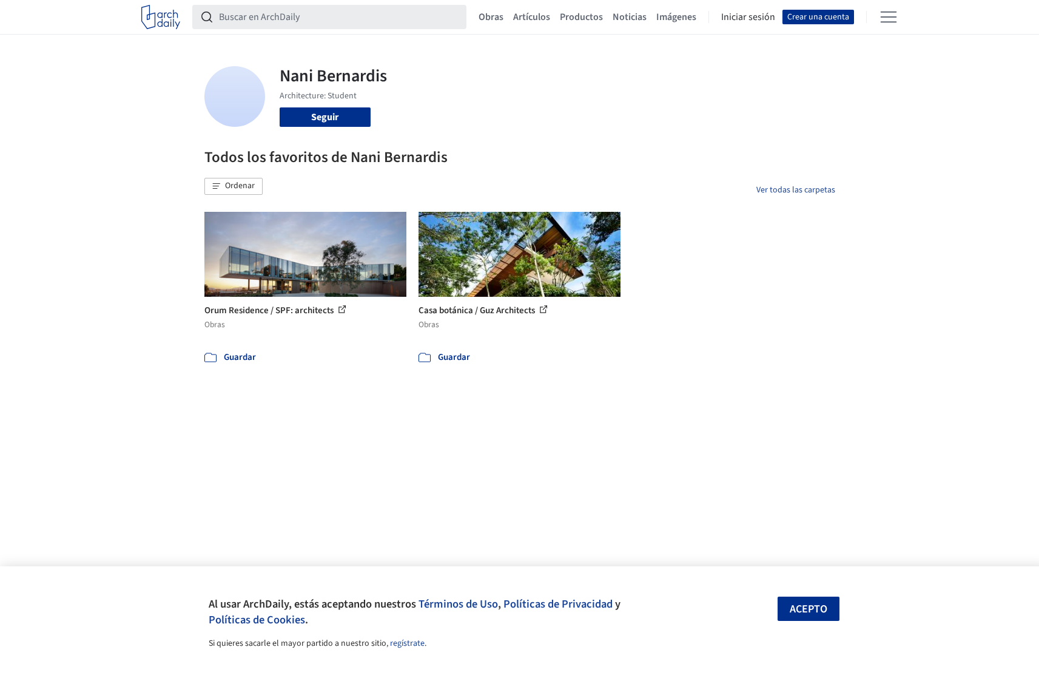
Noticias (630, 17)
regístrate (407, 643)
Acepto (808, 609)
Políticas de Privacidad (558, 604)
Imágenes (676, 17)
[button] (233, 186)
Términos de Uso (458, 604)
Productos (581, 17)
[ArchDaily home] (160, 17)
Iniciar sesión (748, 17)
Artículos (531, 17)
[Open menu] (888, 17)
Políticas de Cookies (257, 620)
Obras (491, 17)
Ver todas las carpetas (795, 190)
